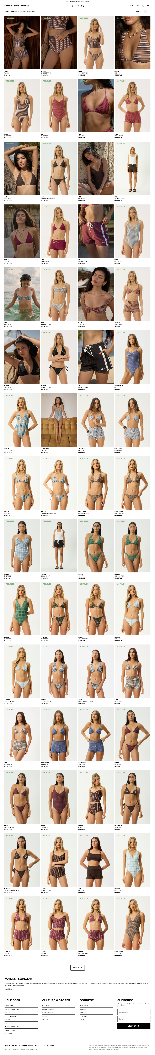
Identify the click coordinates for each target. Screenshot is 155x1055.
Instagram (84, 1005)
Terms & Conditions (12, 1027)
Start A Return (10, 1016)
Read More (8, 989)
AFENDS (28, 1049)
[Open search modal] (138, 5)
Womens (14, 12)
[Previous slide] (7, 42)
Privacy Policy (10, 1030)
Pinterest (83, 1016)
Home (7, 12)
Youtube (83, 1012)
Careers (45, 1020)
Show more (77, 967)
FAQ (6, 1023)
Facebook (83, 1009)
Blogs (44, 1016)
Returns (8, 1012)
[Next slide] (36, 42)
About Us (45, 1005)
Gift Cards (8, 1034)
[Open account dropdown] (142, 5)
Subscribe (125, 1000)
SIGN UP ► (134, 1026)
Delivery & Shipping (12, 1009)
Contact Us (9, 1005)
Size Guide (8, 1020)
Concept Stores (48, 1009)
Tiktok (82, 1020)
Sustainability (47, 1012)
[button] (139, 11)
